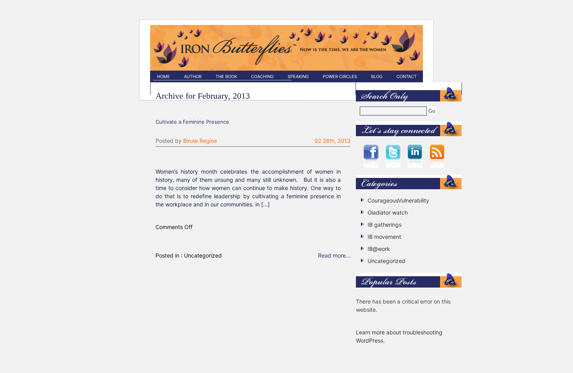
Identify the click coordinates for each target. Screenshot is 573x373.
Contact (406, 76)
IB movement (384, 236)
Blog (376, 76)
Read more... (334, 255)
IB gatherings (384, 224)
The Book (226, 76)
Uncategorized (203, 255)
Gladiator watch (388, 212)
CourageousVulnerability (398, 200)
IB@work (379, 248)
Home (163, 76)
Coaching (262, 76)
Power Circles (340, 76)
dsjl (222, 61)
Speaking (298, 76)
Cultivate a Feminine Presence (192, 122)
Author (193, 76)
